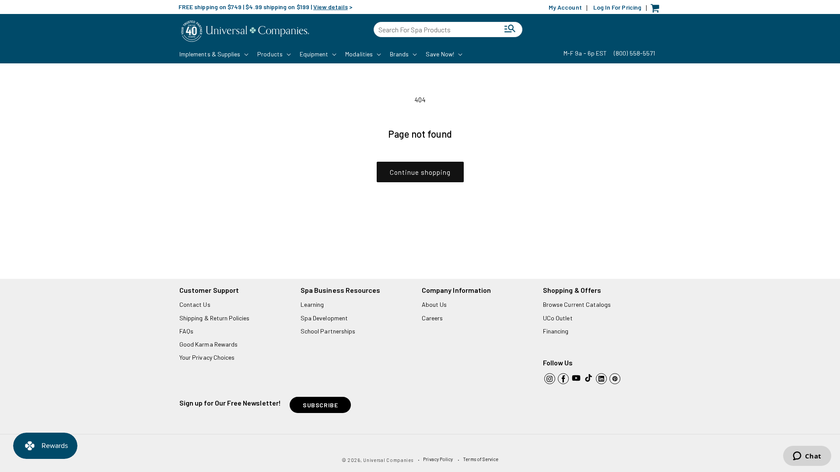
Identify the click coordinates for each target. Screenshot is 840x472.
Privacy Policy (438, 459)
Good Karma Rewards (208, 344)
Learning (312, 304)
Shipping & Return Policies (214, 318)
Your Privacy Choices (206, 357)
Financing (556, 331)
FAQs (186, 331)
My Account (565, 7)
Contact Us (194, 304)
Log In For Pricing (617, 7)
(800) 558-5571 (634, 53)
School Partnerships (328, 331)
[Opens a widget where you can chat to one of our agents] (807, 457)
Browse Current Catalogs (577, 304)
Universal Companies (388, 460)
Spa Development (324, 318)
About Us (434, 304)
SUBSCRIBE (320, 405)
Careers (432, 318)
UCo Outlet (558, 318)
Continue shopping (420, 172)
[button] (213, 54)
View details (330, 6)
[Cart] (657, 10)
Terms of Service (480, 459)
